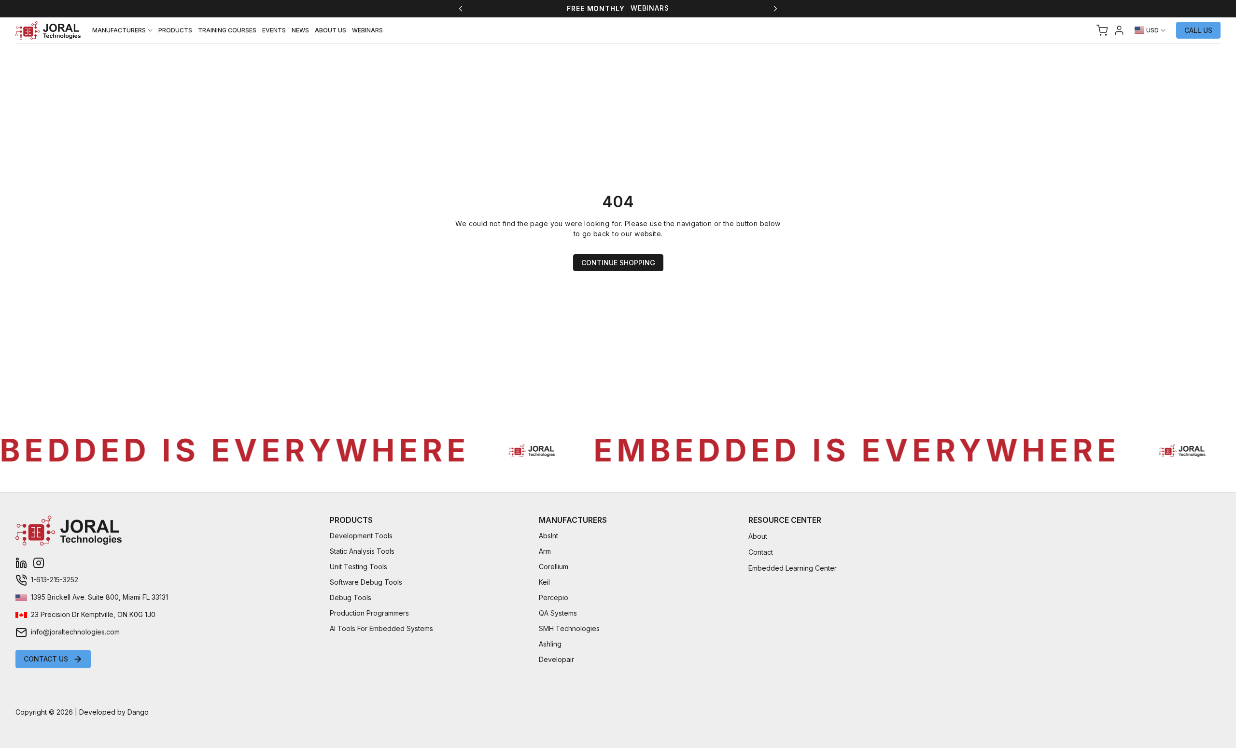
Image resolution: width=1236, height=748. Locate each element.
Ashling (550, 644)
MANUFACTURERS (119, 30)
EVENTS (274, 30)
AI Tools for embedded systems (381, 628)
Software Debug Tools (366, 582)
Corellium (553, 566)
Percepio (553, 597)
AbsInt (548, 536)
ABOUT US (330, 30)
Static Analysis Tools (362, 551)
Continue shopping (618, 263)
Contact (760, 552)
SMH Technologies (569, 628)
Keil (544, 582)
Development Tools (361, 536)
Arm (545, 551)
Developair (556, 659)
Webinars (650, 8)
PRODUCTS (175, 30)
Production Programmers (369, 613)
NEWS (300, 30)
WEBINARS (367, 30)
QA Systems (558, 613)
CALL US (1198, 30)
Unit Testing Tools (358, 566)
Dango (138, 712)
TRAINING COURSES (227, 30)
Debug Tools (350, 597)
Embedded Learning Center (792, 568)
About (757, 536)
